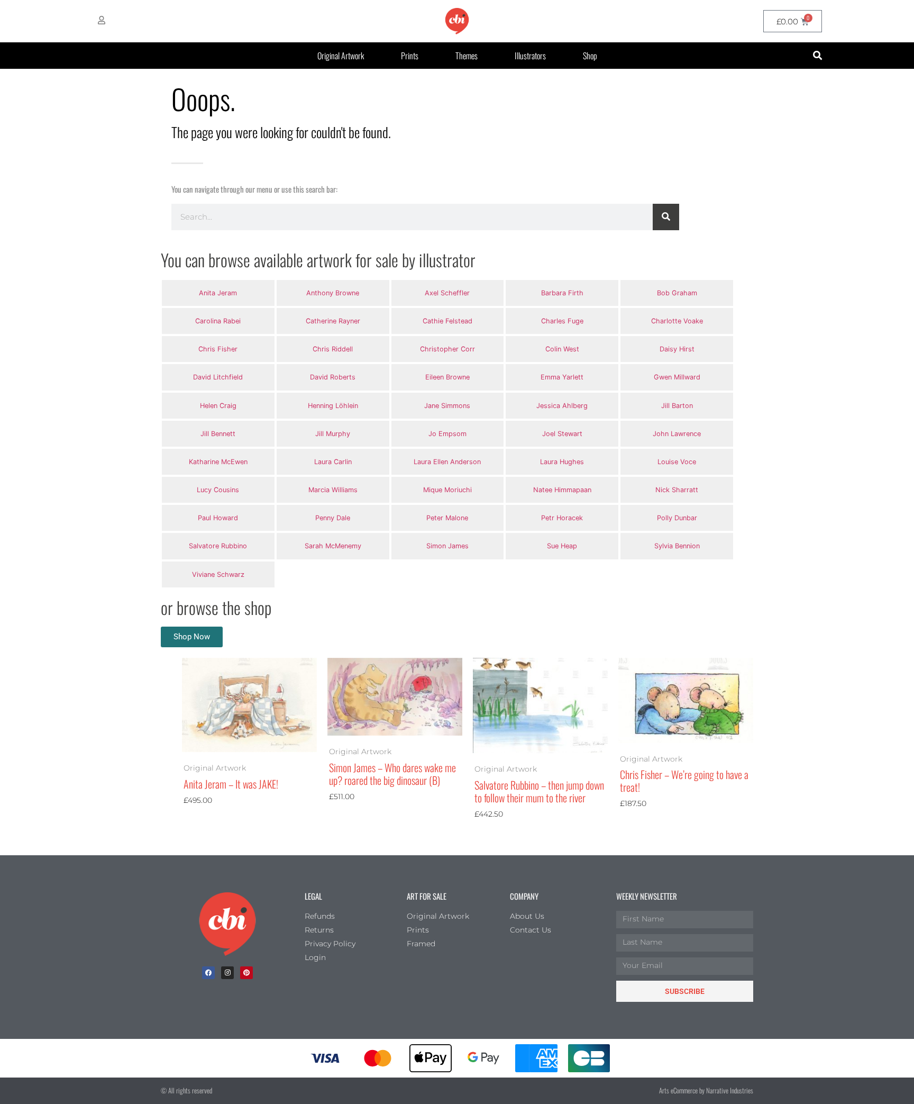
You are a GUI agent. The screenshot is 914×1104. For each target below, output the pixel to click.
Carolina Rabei (218, 321)
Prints (409, 55)
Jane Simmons (447, 406)
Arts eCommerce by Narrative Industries (706, 1090)
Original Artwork (340, 55)
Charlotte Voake (677, 321)
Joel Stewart (562, 434)
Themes (466, 55)
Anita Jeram (218, 293)
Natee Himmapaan (562, 490)
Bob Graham (677, 293)
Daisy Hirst (677, 349)
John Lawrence (677, 434)
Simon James (447, 546)
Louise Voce (676, 462)
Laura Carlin (333, 462)
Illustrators (530, 55)
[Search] (666, 217)
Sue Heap (562, 546)
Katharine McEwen (218, 462)
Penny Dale (332, 518)
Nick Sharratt (676, 490)
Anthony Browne (332, 293)
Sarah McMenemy (333, 546)
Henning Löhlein (333, 406)
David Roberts (332, 377)
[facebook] (208, 972)
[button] (817, 56)
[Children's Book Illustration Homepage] (227, 924)
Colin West (562, 349)
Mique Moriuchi (447, 490)
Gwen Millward (677, 377)
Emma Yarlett (562, 377)
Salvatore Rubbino (218, 546)
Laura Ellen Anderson (447, 462)
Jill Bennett (217, 434)
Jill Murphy (332, 434)
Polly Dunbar (677, 518)
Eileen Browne (447, 377)
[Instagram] (227, 972)
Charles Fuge (562, 321)
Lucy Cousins (218, 490)
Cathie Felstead (447, 321)
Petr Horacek (562, 518)
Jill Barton (677, 406)
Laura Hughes (562, 462)
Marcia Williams (333, 490)
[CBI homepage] (457, 21)
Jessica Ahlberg (562, 406)
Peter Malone (447, 518)
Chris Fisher (217, 349)
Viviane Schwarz (218, 574)
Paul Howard (218, 518)
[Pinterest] (246, 972)
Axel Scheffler (447, 293)
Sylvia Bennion (677, 546)
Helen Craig (218, 406)
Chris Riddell (333, 349)
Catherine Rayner (333, 321)
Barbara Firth (562, 293)
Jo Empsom (447, 434)
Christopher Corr (447, 349)
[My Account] (101, 20)
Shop (590, 55)
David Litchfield (218, 377)
